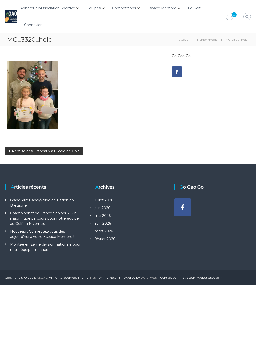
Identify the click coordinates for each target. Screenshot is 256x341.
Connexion (33, 25)
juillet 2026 (104, 200)
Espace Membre (162, 8)
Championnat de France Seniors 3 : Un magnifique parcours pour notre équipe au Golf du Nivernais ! (44, 218)
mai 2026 (103, 215)
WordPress (149, 277)
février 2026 (105, 239)
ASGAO (42, 277)
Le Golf (194, 8)
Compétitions (124, 8)
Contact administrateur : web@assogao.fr (191, 277)
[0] (230, 17)
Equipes (94, 8)
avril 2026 (103, 223)
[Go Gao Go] (177, 71)
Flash (94, 277)
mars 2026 (104, 231)
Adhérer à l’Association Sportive (47, 8)
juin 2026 (102, 208)
